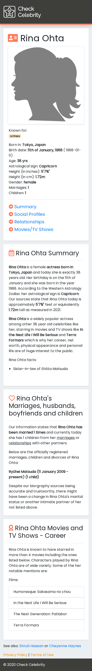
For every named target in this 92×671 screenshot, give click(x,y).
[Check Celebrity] (30, 12)
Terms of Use (42, 654)
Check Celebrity (31, 664)
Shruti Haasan (31, 645)
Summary (24, 207)
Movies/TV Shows (33, 229)
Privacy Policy (15, 654)
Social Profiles (29, 214)
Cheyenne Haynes (65, 645)
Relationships (28, 222)
